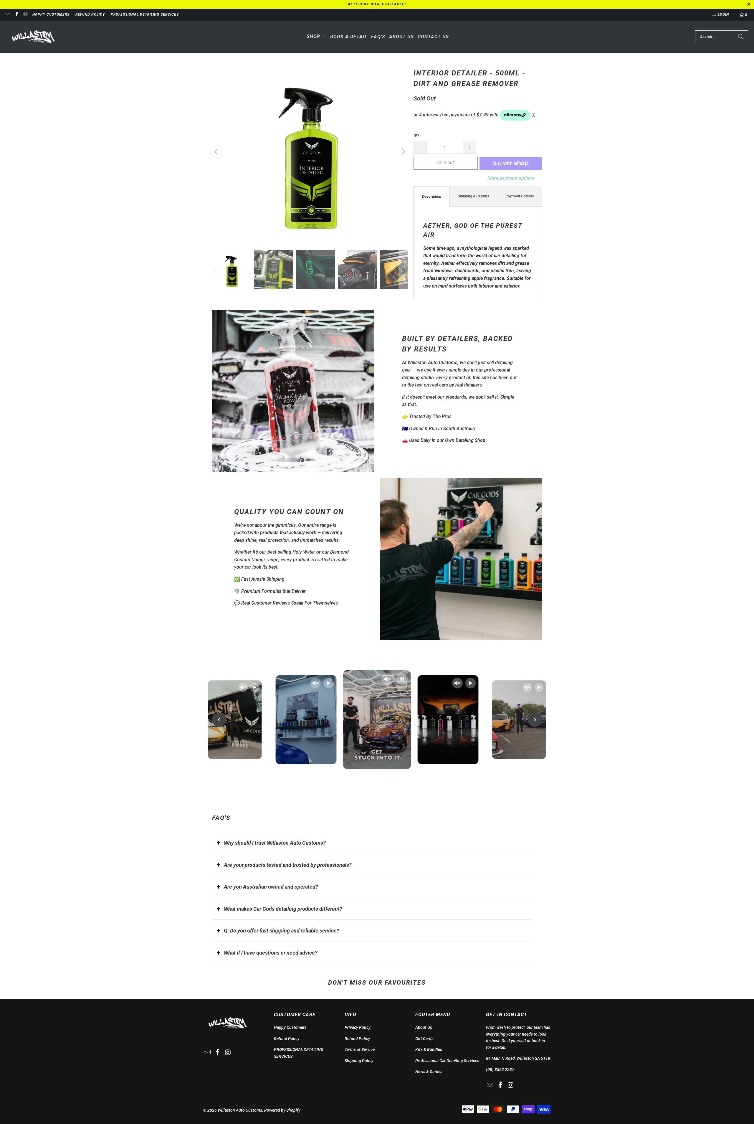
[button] (316, 37)
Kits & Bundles (428, 1049)
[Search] (740, 36)
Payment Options (519, 196)
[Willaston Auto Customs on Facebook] (16, 15)
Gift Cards (424, 1038)
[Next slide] (535, 720)
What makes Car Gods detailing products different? (283, 909)
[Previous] (216, 151)
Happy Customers (51, 14)
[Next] (403, 151)
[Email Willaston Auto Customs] (6, 15)
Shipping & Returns (473, 196)
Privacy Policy (358, 1027)
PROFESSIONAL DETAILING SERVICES (145, 14)
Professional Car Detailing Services (447, 1060)
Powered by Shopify (282, 1110)
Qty (416, 135)
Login (723, 14)
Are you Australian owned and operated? (271, 887)
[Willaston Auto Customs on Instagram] (25, 15)
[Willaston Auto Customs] (33, 37)
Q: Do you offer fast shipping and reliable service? (281, 930)
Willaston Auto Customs (240, 1110)
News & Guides (428, 1071)
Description (431, 196)
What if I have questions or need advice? (271, 953)
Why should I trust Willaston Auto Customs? (275, 843)
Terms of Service (360, 1049)
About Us (423, 1027)
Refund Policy (90, 14)
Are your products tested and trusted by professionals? (288, 865)
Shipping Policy (359, 1060)
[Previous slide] (219, 720)
